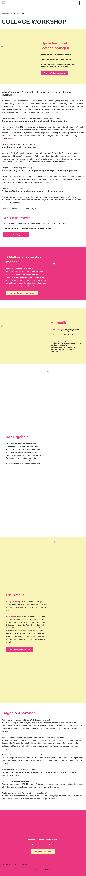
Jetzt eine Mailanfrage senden (54, 73)
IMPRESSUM (7, 865)
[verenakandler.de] (4, 2)
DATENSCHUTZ (21, 865)
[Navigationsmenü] (81, 3)
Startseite (5, 13)
